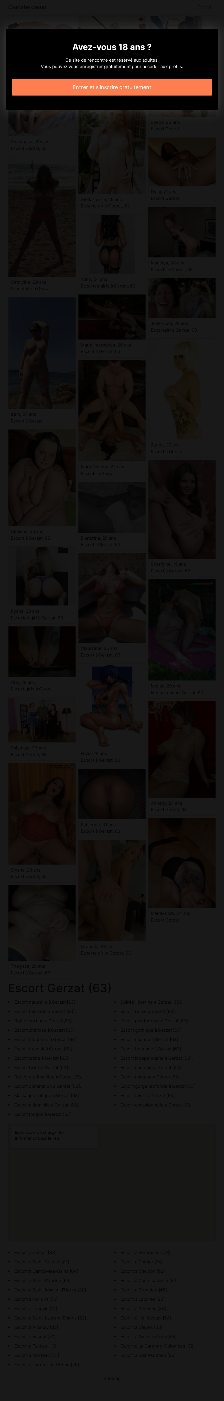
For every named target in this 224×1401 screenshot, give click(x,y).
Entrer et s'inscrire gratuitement (112, 87)
